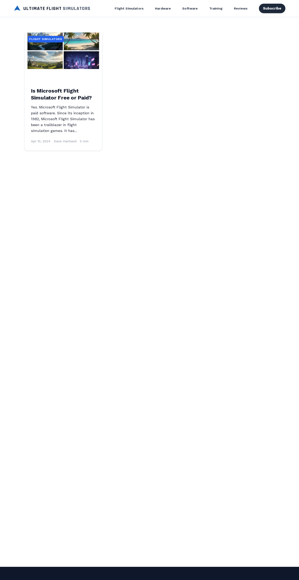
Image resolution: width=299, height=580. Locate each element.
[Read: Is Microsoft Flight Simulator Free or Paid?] (63, 50)
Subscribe (272, 8)
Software (190, 8)
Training (216, 8)
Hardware (163, 8)
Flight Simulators (129, 8)
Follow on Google (237, 572)
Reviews (241, 8)
